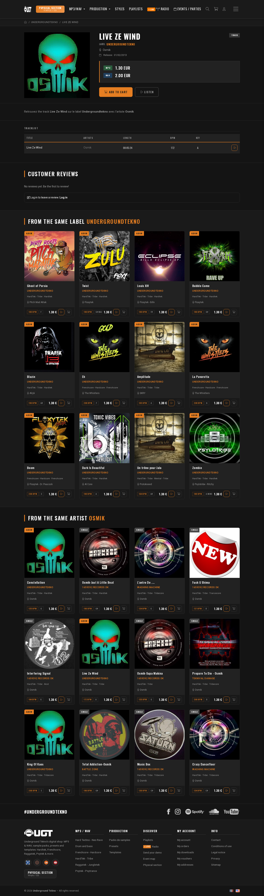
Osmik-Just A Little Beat (98, 582)
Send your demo (152, 852)
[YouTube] (232, 812)
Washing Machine (148, 587)
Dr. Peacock (46, 484)
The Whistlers (92, 393)
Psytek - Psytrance (86, 870)
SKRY (142, 393)
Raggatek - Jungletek (87, 864)
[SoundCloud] (214, 812)
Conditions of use (221, 846)
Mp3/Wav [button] (76, 9)
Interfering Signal (38, 673)
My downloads (185, 852)
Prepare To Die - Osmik (207, 673)
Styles (119, 9)
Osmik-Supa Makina (150, 673)
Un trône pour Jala (149, 468)
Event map (149, 858)
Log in (63, 197)
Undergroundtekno (40, 291)
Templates (115, 852)
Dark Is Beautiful (93, 468)
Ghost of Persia (37, 286)
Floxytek (89, 302)
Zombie (197, 468)
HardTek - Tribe (34, 296)
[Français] (231, 890)
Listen (149, 92)
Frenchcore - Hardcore (93, 387)
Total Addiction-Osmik (96, 764)
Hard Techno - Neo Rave (89, 839)
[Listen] (57, 65)
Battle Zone (90, 769)
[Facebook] (168, 812)
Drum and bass (84, 846)
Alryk (32, 393)
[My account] (224, 9)
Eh (83, 376)
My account (183, 839)
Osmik (107, 50)
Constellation (36, 582)
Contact (216, 839)
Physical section (152, 864)
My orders (183, 846)
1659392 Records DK (95, 587)
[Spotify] (194, 812)
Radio (159, 9)
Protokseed (146, 484)
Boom (30, 468)
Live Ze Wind (90, 673)
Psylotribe (200, 484)
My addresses (185, 864)
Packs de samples (119, 839)
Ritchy (210, 484)
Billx (152, 302)
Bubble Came (200, 286)
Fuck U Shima (201, 582)
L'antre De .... (146, 582)
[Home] (25, 22)
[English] (238, 890)
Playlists (136, 9)
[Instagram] (178, 812)
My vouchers (184, 858)
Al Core (88, 484)
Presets (113, 846)
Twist (85, 286)
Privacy (215, 858)
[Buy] (69, 312)
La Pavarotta (200, 376)
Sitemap (216, 864)
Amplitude (144, 376)
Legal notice (218, 852)
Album (29, 233)
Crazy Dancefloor (203, 764)
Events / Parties (188, 9)
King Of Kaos (35, 764)
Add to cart (118, 92)
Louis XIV (143, 286)
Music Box (143, 764)
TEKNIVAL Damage (203, 678)
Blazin (31, 376)
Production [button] (99, 9)
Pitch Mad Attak (38, 302)
